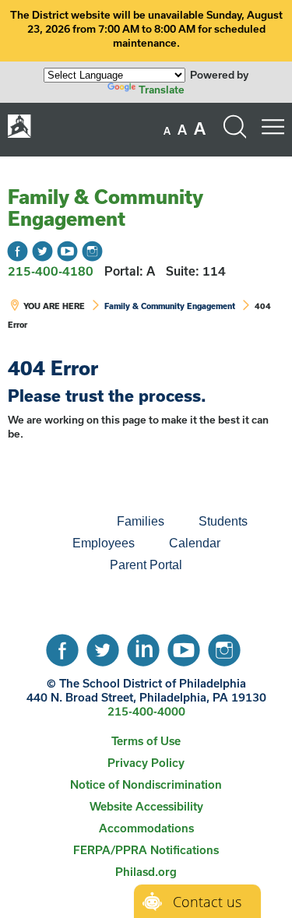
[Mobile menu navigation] (272, 126)
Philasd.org (146, 871)
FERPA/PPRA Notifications (146, 849)
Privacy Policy (146, 762)
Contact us (207, 902)
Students (223, 521)
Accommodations (146, 828)
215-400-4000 (146, 711)
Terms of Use (146, 740)
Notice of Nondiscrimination (146, 784)
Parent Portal (146, 565)
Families (140, 521)
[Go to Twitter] (42, 251)
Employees (103, 543)
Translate (162, 89)
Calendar (194, 543)
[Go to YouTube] (67, 251)
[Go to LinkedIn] (143, 646)
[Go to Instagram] (92, 251)
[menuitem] (47, 522)
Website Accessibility (146, 806)
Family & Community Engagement (105, 207)
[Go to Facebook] (17, 251)
